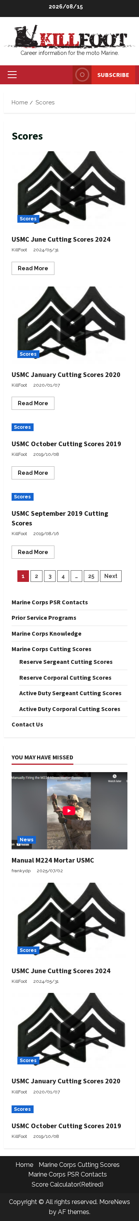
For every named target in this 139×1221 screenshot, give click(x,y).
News (27, 839)
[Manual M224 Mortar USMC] (69, 810)
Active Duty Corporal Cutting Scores (69, 709)
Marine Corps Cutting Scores (52, 649)
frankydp (21, 870)
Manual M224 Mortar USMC (53, 860)
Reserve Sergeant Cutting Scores (66, 661)
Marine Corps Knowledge (46, 633)
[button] (12, 75)
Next (110, 576)
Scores (28, 219)
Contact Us (27, 724)
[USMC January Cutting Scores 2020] (69, 1031)
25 (91, 576)
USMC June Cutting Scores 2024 (69, 190)
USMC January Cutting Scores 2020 (69, 325)
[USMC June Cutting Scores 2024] (69, 921)
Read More (36, 270)
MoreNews (114, 1202)
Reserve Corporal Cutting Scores (65, 677)
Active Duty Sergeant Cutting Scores (70, 693)
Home (24, 1164)
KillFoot (19, 249)
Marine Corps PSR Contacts (50, 602)
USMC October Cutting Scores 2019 (66, 443)
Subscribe (113, 74)
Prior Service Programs (44, 617)
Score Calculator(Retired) (67, 1184)
